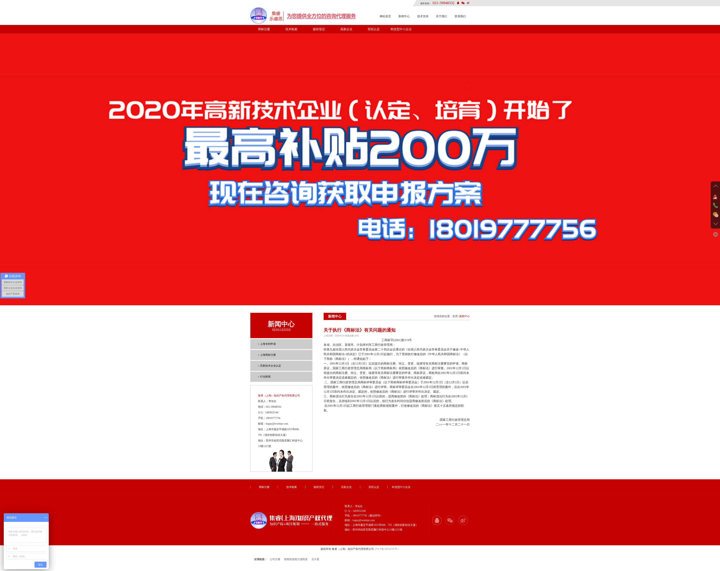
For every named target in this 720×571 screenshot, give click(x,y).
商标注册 (264, 29)
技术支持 (422, 16)
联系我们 (460, 16)
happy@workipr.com (277, 423)
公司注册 (275, 559)
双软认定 (374, 29)
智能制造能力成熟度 (296, 559)
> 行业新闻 (264, 376)
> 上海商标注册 (267, 354)
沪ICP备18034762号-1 (387, 549)
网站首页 (385, 16)
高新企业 (346, 29)
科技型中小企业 (401, 29)
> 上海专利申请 (267, 344)
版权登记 (319, 29)
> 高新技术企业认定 (269, 365)
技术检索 (291, 29)
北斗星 (315, 559)
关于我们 (441, 16)
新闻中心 (404, 16)
